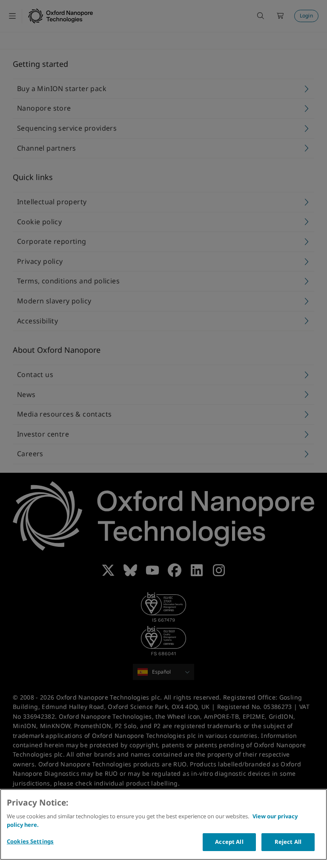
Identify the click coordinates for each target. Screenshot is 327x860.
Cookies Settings (30, 841)
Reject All (288, 842)
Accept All (229, 842)
